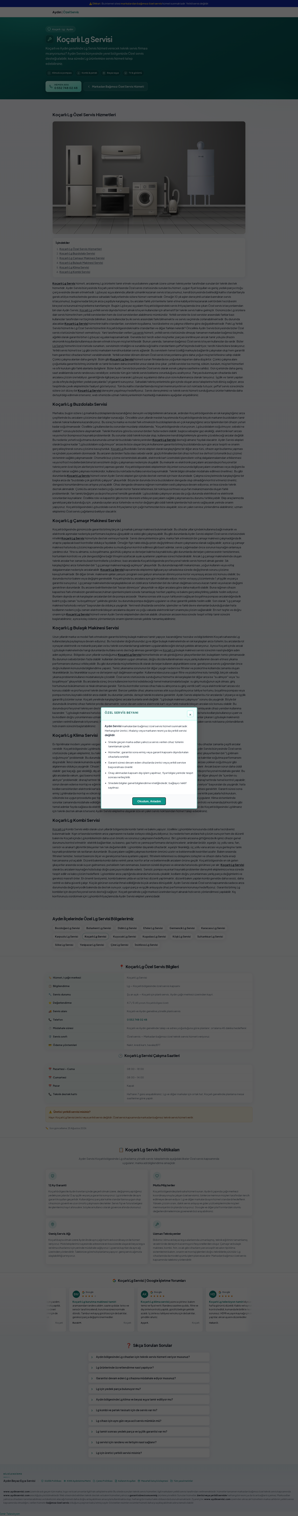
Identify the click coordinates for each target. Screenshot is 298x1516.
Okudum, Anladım (149, 801)
